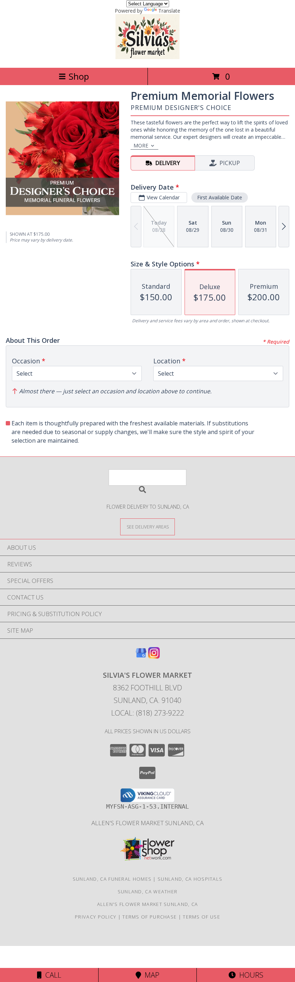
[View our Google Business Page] (141, 656)
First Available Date (219, 197)
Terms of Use (201, 917)
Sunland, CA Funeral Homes (112, 879)
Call (51, 975)
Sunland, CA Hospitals (190, 879)
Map (150, 975)
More (140, 145)
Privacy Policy (95, 917)
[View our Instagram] (154, 656)
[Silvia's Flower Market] (147, 57)
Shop (79, 76)
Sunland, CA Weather (148, 891)
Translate (169, 10)
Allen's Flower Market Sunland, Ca (147, 823)
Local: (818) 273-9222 (147, 713)
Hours (249, 975)
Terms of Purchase (149, 917)
